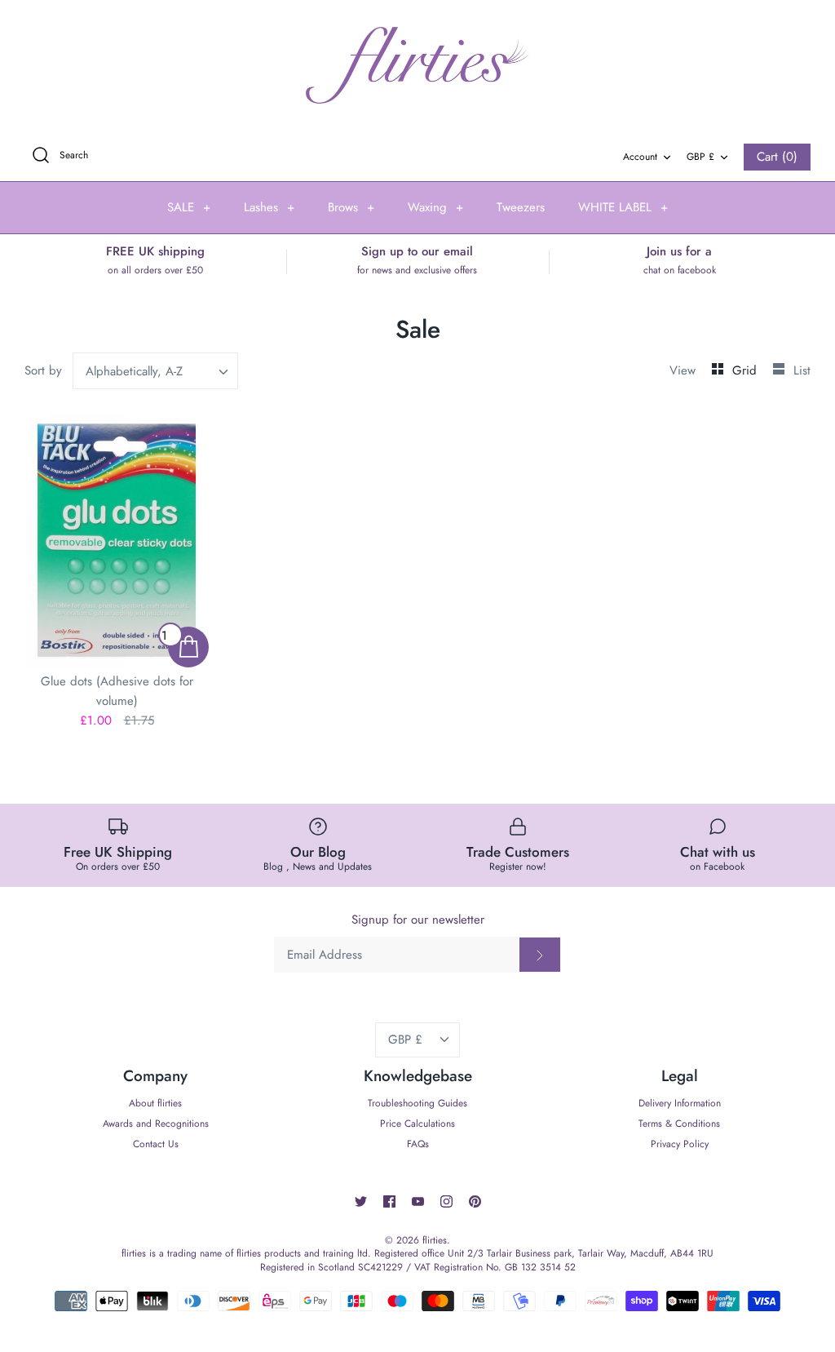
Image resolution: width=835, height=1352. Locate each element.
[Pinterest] (475, 1201)
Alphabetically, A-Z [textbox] (134, 371)
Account (640, 156)
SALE (188, 207)
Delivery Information (679, 1103)
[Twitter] (361, 1201)
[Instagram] (446, 1201)
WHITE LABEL (623, 207)
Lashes (269, 207)
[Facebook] (389, 1201)
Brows (351, 207)
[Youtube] (418, 1201)
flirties (434, 1240)
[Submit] (539, 955)
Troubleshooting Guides (417, 1103)
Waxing (435, 207)
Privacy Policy (680, 1144)
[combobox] (156, 370)
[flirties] (417, 65)
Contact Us (156, 1144)
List (802, 370)
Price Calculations (417, 1123)
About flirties (155, 1103)
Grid (746, 370)
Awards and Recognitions (156, 1123)
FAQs (418, 1144)
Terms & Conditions (679, 1123)
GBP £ (700, 156)
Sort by (43, 370)
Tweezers (521, 207)
